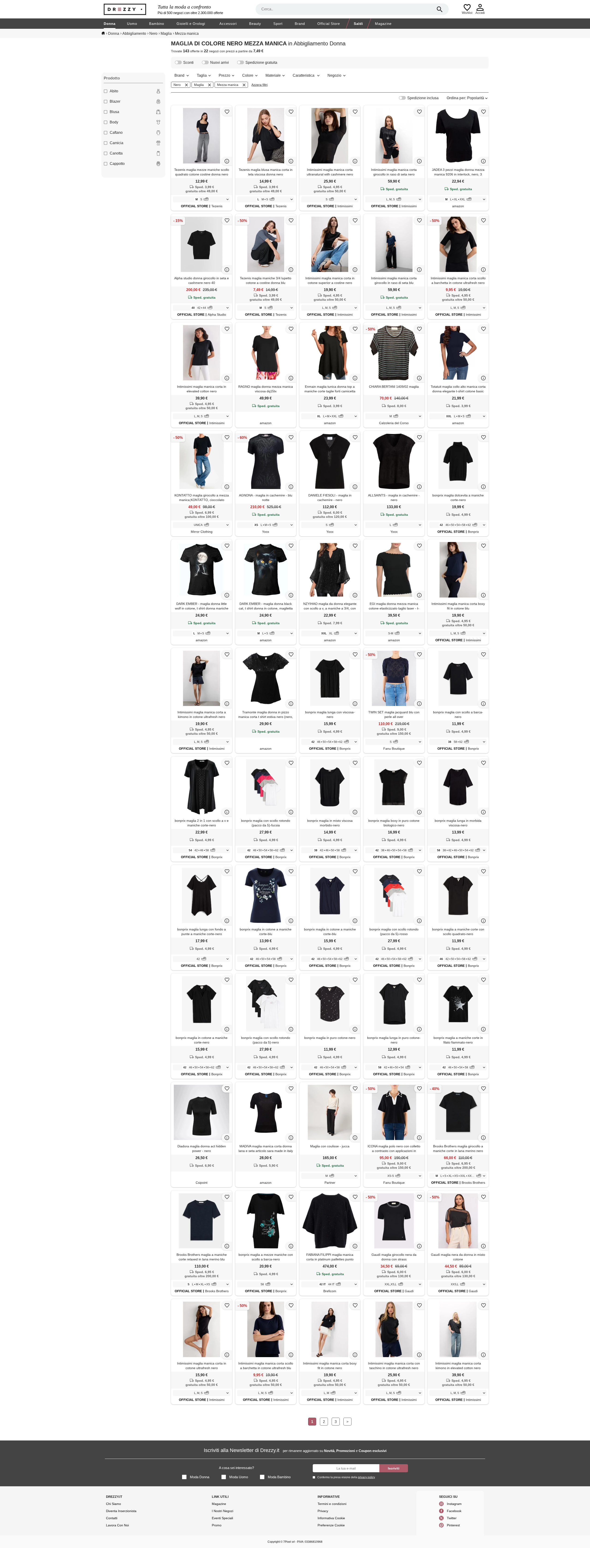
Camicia (116, 143)
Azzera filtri (259, 85)
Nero (177, 85)
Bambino (156, 24)
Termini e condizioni (332, 1504)
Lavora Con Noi (117, 1525)
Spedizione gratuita (261, 62)
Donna (109, 24)
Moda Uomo (238, 1477)
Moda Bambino (279, 1477)
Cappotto (117, 164)
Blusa (114, 112)
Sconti (188, 62)
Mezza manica (227, 85)
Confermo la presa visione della (346, 1477)
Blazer (115, 101)
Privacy (323, 1511)
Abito (114, 91)
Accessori (228, 24)
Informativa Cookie (331, 1518)
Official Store (328, 24)
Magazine (383, 24)
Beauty (255, 24)
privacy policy (366, 1477)
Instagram (454, 1504)
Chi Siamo (113, 1504)
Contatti (111, 1518)
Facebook (454, 1511)
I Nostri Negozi (222, 1511)
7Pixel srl (289, 1541)
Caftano (116, 132)
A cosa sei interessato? (236, 1468)
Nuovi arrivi (219, 62)
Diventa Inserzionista (121, 1511)
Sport (278, 24)
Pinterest (453, 1525)
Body (114, 122)
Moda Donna (199, 1477)
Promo (216, 1525)
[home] (103, 33)
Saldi (358, 24)
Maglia (199, 85)
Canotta (116, 153)
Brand (300, 24)
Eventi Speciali (222, 1518)
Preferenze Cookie (331, 1525)
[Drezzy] (129, 9)
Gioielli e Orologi (191, 24)
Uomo (132, 24)
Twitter (452, 1518)
